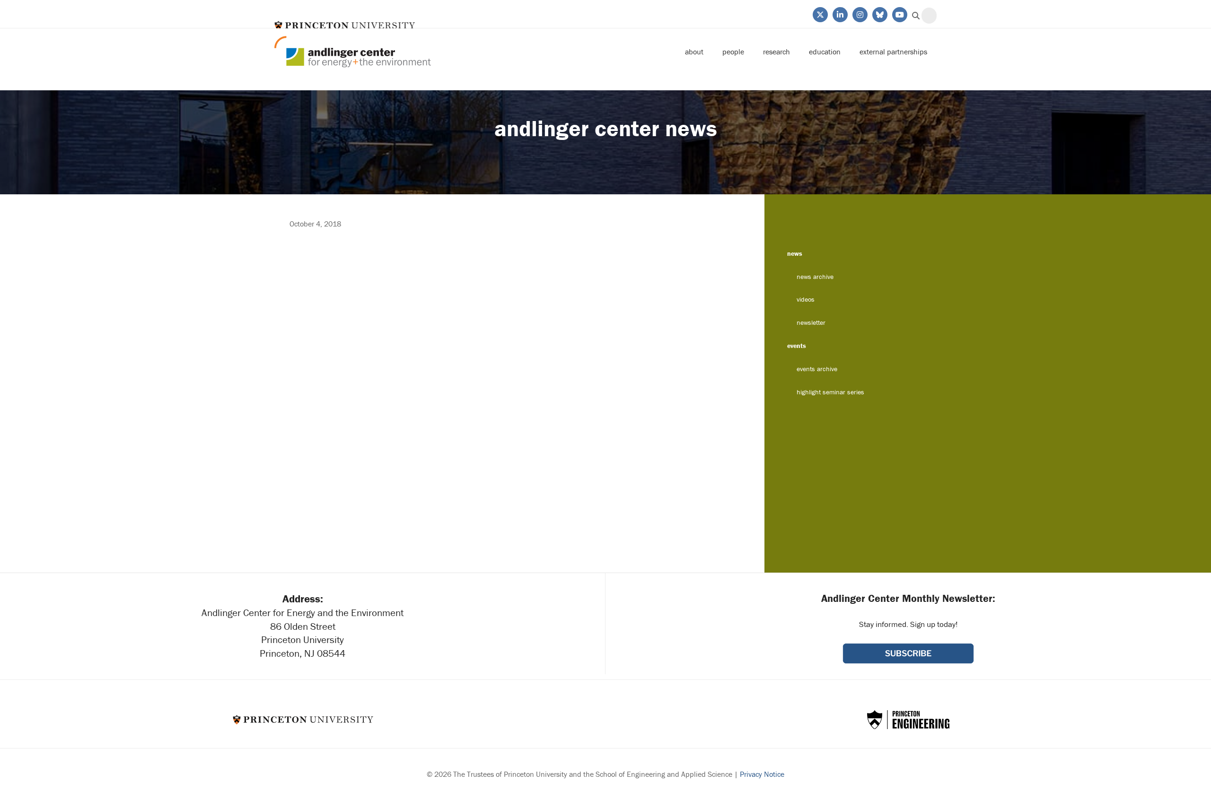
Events (796, 345)
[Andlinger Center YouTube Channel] (899, 13)
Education (825, 51)
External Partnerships (893, 51)
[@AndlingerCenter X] (819, 13)
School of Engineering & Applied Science (908, 719)
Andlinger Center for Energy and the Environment (352, 51)
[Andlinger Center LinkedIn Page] (839, 13)
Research (776, 51)
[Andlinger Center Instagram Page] (859, 13)
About (694, 51)
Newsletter (811, 322)
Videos (806, 299)
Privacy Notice (762, 774)
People (733, 51)
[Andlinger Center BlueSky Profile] (879, 13)
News (794, 253)
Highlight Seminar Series (830, 392)
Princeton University (344, 25)
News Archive (815, 276)
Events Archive (817, 369)
